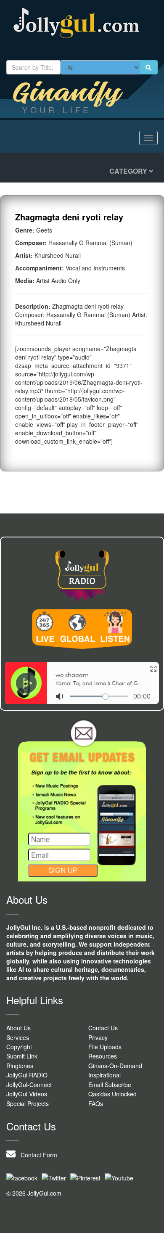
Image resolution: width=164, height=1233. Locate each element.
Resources (102, 1056)
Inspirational (104, 1075)
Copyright (19, 1046)
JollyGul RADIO (27, 1075)
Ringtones (19, 1065)
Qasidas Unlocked (112, 1094)
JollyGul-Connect (29, 1084)
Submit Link (21, 1056)
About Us (18, 1028)
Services (17, 1037)
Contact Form (36, 1155)
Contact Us (103, 1028)
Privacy (98, 1037)
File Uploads (105, 1046)
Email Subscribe (109, 1084)
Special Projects (27, 1103)
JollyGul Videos (26, 1094)
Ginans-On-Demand (115, 1065)
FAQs (95, 1103)
